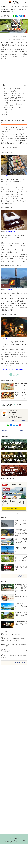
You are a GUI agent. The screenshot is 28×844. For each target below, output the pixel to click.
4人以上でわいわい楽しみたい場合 (14, 104)
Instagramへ (23, 420)
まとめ (5, 114)
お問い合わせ (13, 842)
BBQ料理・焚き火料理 (8, 404)
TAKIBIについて (12, 837)
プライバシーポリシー (14, 838)
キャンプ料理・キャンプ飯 (13, 6)
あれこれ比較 (19, 404)
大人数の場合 (9, 105)
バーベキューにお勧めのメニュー (12, 107)
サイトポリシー (20, 837)
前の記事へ (5, 430)
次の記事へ (23, 430)
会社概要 (23, 840)
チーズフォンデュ (10, 111)
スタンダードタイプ (11, 90)
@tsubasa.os (9, 289)
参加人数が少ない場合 (11, 98)
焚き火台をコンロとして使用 (13, 95)
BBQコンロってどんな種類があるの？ (14, 88)
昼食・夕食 (5, 405)
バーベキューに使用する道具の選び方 (13, 97)
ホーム (5, 837)
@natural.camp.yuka (10, 231)
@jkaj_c (8, 175)
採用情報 (7, 842)
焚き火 (11, 405)
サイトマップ (20, 842)
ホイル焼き (9, 109)
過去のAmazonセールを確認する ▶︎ (14, 513)
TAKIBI (3, 6)
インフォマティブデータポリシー (11, 840)
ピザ (7, 112)
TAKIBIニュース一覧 (20, 662)
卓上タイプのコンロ (11, 91)
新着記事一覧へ (21, 576)
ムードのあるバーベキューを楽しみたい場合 (15, 101)
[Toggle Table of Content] (24, 85)
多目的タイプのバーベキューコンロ (15, 93)
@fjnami (8, 338)
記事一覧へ (14, 420)
